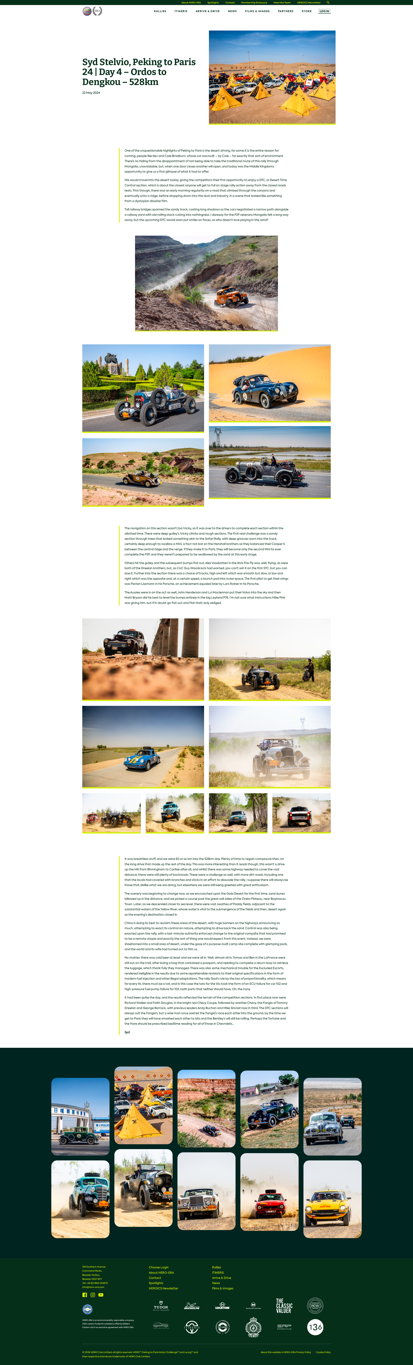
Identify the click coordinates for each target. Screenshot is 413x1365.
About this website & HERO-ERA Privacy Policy (286, 1352)
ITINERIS (181, 11)
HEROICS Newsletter (309, 2)
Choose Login (159, 1267)
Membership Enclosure (254, 2)
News (232, 11)
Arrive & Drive (208, 11)
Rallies (160, 11)
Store (307, 11)
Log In (324, 11)
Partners (286, 11)
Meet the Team (282, 2)
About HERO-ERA (191, 2)
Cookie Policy (323, 1352)
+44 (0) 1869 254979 (97, 1283)
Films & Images (257, 11)
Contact (230, 2)
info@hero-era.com (93, 1287)
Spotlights (213, 2)
